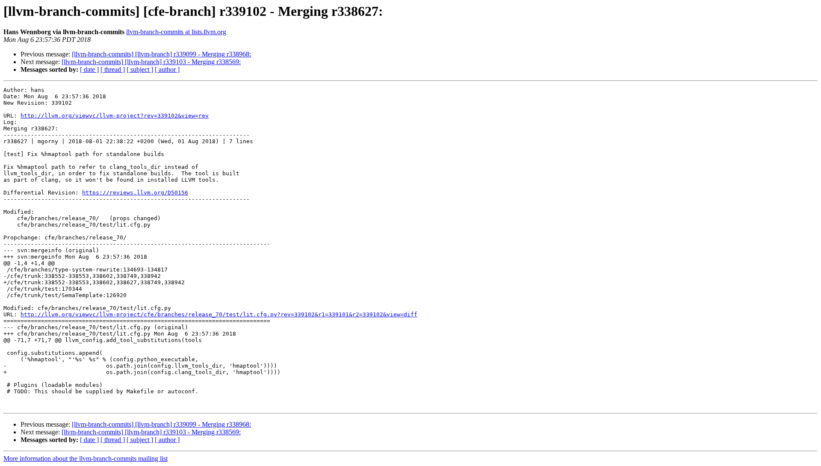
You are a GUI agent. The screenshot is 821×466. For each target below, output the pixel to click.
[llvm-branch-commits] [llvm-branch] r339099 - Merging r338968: (161, 54)
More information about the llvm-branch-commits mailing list (85, 458)
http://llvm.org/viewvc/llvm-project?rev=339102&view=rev (115, 115)
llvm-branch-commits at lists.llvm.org (176, 31)
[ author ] (167, 69)
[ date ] (89, 69)
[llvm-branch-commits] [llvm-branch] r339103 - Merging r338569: (151, 61)
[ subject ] (140, 69)
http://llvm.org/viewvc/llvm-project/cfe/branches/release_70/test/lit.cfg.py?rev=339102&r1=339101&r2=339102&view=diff (219, 314)
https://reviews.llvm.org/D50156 (135, 192)
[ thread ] (112, 69)
